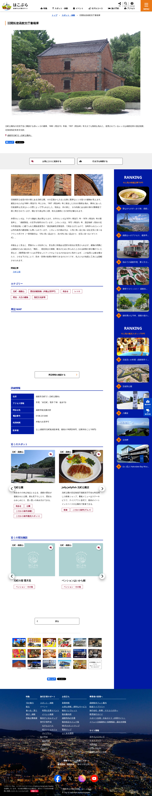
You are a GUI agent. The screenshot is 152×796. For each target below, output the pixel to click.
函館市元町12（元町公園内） (19, 135)
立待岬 (125, 440)
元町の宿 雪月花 (22, 580)
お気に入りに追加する (51, 161)
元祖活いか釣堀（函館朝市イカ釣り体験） (136, 359)
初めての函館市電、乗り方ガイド (136, 262)
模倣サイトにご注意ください (76, 760)
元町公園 (16, 271)
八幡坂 (125, 413)
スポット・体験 (68, 15)
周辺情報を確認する (57, 374)
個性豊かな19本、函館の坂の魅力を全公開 (136, 315)
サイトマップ (83, 764)
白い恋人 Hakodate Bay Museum (136, 466)
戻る (57, 621)
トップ (54, 15)
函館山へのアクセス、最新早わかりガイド (136, 235)
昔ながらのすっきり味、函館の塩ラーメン (136, 208)
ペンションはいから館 (74, 580)
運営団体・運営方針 (66, 764)
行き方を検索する (100, 161)
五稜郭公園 (127, 386)
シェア (10, 142)
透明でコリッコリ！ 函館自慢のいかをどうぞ (136, 288)
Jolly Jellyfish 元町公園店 (75, 487)
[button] (12, 489)
